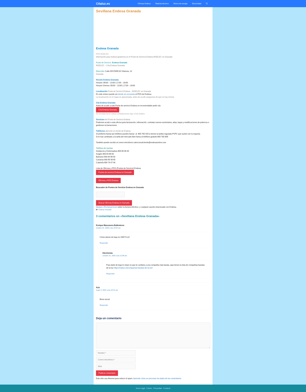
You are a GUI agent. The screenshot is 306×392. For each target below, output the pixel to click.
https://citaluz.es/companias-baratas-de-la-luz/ (133, 268)
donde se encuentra (126, 94)
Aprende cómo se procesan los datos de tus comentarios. (157, 378)
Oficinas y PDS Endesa (108, 180)
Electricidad (196, 4)
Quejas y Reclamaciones (106, 207)
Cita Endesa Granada (107, 110)
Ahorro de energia (180, 4)
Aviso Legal (140, 388)
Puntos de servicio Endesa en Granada (115, 172)
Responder (104, 243)
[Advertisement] (153, 30)
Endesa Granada (104, 210)
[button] (207, 3)
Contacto (166, 388)
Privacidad (157, 388)
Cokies (149, 388)
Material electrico (162, 4)
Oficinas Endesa (144, 4)
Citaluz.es (103, 3)
